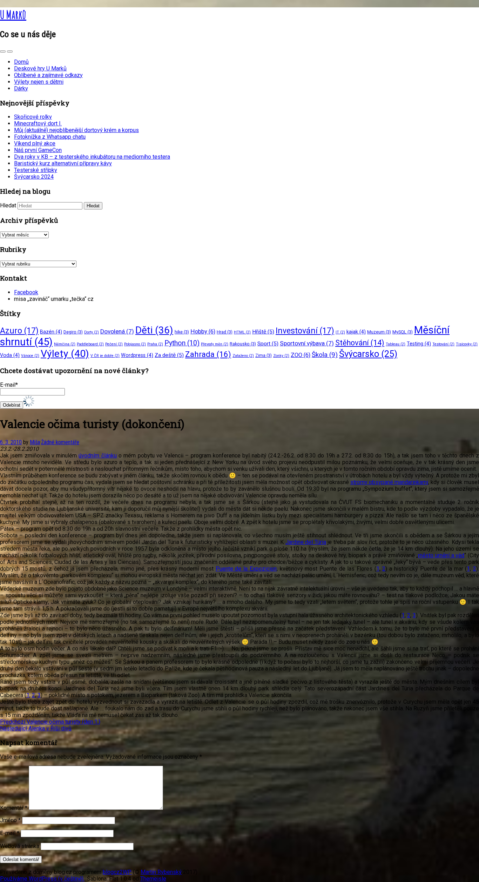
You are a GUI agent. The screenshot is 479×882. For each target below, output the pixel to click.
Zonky (281, 355)
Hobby (202, 331)
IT (340, 332)
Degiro (73, 332)
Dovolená (117, 331)
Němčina (64, 344)
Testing (419, 343)
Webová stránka (19, 846)
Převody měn (214, 344)
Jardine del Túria (305, 542)
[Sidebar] (3, 51)
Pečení (114, 344)
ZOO (300, 355)
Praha (155, 344)
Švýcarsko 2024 (34, 176)
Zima (263, 355)
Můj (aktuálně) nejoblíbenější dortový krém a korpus (76, 130)
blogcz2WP (117, 872)
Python (182, 343)
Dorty (91, 332)
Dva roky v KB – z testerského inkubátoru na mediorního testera (92, 156)
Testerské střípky (35, 170)
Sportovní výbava (307, 343)
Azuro (19, 331)
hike (182, 332)
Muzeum (379, 332)
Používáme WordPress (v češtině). (42, 878)
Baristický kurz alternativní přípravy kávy (63, 163)
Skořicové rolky (33, 116)
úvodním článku (97, 455)
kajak (356, 332)
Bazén (51, 332)
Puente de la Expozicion (246, 568)
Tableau (395, 344)
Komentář (13, 808)
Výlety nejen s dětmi (38, 81)
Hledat (8, 205)
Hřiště (263, 332)
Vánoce (30, 355)
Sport (267, 343)
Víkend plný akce (34, 143)
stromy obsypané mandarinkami (389, 482)
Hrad (224, 332)
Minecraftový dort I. (38, 123)
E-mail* (9, 384)
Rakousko (243, 343)
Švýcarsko (368, 354)
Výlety (65, 353)
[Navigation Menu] (10, 51)
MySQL (402, 332)
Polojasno (135, 344)
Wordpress (137, 355)
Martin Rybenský (161, 872)
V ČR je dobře (105, 355)
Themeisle (153, 878)
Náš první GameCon (38, 150)
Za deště (169, 355)
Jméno (10, 820)
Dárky (21, 88)
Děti (154, 330)
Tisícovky (467, 344)
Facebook (26, 292)
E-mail (9, 833)
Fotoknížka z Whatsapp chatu (50, 136)
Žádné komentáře (60, 442)
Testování (443, 344)
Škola (325, 355)
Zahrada (208, 354)
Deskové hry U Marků (40, 68)
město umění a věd (441, 555)
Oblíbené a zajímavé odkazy (48, 75)
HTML (242, 332)
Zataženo (243, 355)
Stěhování (359, 342)
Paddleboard (90, 344)
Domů (21, 61)
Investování (305, 331)
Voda (10, 355)
